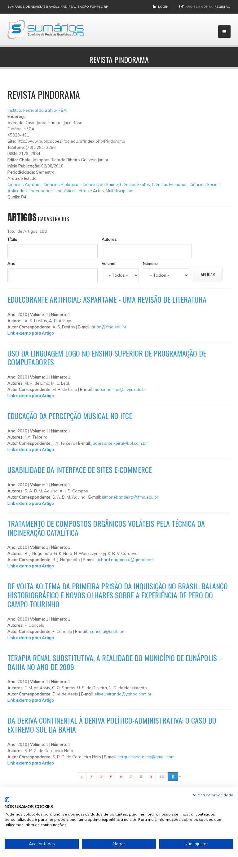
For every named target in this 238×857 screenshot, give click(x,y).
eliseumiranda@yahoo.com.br (123, 693)
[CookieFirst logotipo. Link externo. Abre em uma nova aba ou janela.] (7, 800)
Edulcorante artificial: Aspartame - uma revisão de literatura (106, 299)
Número (150, 263)
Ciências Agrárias (24, 184)
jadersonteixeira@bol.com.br (119, 443)
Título (12, 239)
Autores (109, 239)
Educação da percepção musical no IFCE (69, 415)
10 (162, 776)
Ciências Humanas (169, 184)
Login (163, 7)
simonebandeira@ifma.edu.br (130, 497)
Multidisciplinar (120, 190)
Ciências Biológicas (62, 184)
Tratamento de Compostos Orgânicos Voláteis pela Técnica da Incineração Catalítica (106, 528)
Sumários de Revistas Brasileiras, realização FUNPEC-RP (57, 7)
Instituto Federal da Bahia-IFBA (37, 110)
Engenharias (41, 190)
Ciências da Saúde (100, 184)
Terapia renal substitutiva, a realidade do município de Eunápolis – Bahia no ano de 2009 (115, 662)
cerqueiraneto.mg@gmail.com (145, 756)
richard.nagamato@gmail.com (125, 559)
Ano (11, 263)
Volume (109, 263)
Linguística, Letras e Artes (79, 190)
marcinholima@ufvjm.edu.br (120, 389)
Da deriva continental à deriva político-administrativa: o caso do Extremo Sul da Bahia (111, 725)
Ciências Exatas (135, 184)
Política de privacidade (212, 795)
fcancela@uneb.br (106, 631)
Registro (222, 7)
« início (67, 776)
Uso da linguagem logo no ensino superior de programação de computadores (106, 358)
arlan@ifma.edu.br (108, 326)
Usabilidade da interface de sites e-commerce (79, 469)
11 (173, 776)
